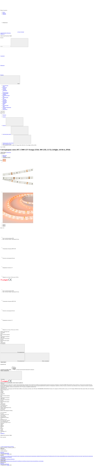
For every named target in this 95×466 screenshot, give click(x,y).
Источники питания (5, 88)
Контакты (2, 452)
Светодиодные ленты (4, 456)
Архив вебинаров (13, 461)
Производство (5, 459)
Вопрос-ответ (21, 461)
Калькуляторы (27, 461)
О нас (4, 12)
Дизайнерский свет (52, 456)
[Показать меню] (14, 121)
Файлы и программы (39, 461)
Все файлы (3, 379)
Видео (5, 461)
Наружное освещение (5, 102)
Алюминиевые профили (5, 94)
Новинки (4, 114)
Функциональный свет (44, 456)
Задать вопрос (3, 152)
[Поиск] (19, 42)
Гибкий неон (4, 104)
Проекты (4, 14)
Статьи (17, 461)
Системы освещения (5, 100)
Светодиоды (5, 109)
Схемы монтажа (33, 461)
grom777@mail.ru (10, 446)
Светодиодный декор (80, 456)
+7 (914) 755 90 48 (3, 446)
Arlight (8, 454)
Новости (4, 13)
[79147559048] (8, 445)
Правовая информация (4, 453)
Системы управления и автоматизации (23, 456)
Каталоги (2, 461)
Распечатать (8, 152)
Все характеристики (20, 352)
